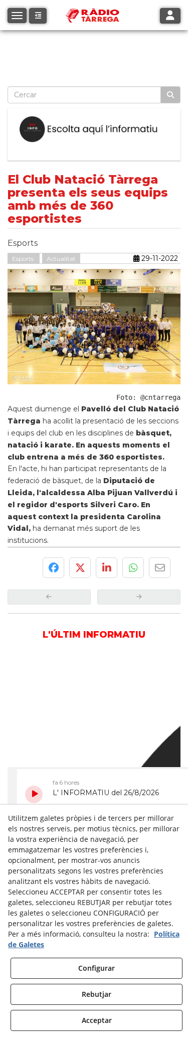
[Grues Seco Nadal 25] (94, 45)
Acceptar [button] (97, 1020)
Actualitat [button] (61, 258)
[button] (38, 16)
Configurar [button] (96, 968)
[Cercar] (170, 94)
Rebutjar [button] (96, 994)
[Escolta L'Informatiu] (94, 129)
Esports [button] (23, 258)
